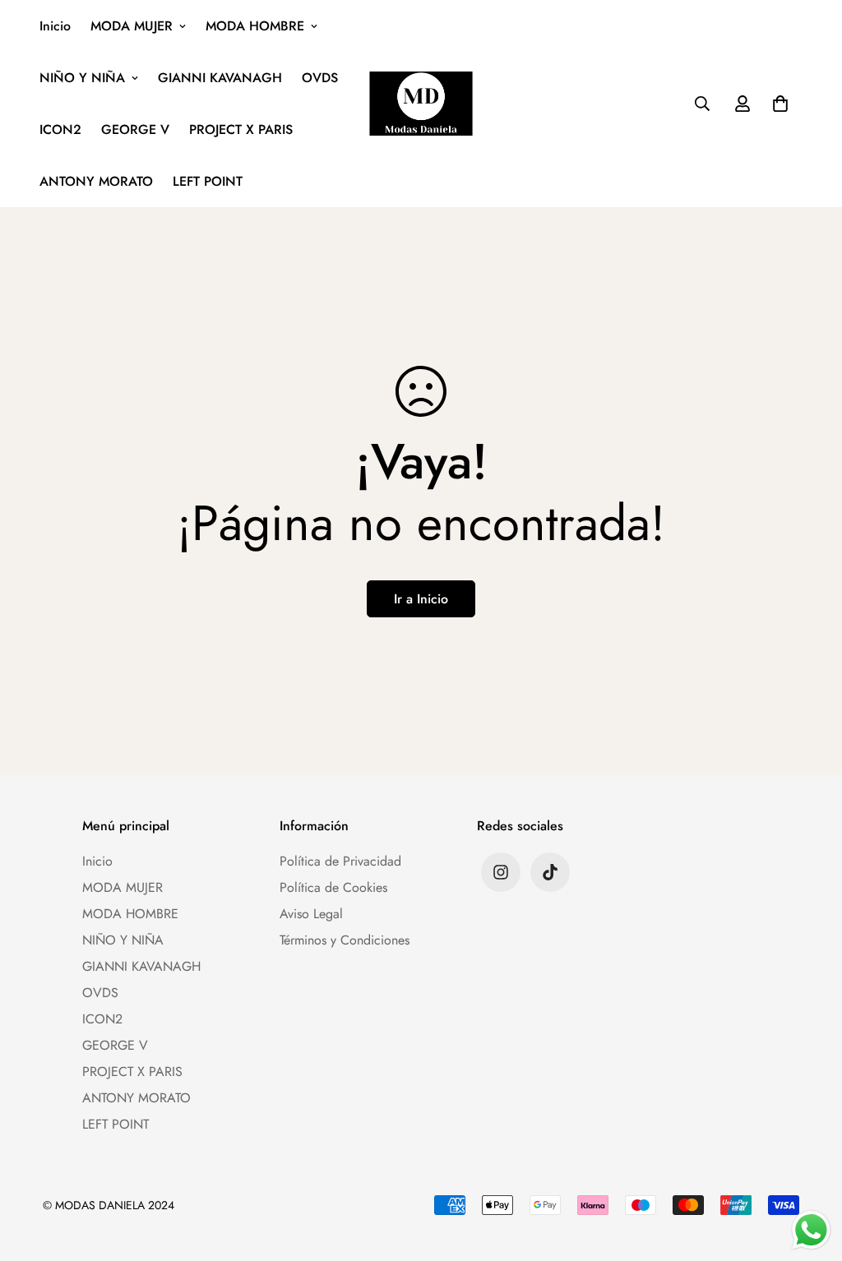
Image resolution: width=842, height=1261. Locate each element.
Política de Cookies (333, 887)
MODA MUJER (131, 25)
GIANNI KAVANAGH (220, 77)
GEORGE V (135, 129)
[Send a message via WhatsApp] (811, 1230)
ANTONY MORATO (96, 181)
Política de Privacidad (340, 861)
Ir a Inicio (421, 598)
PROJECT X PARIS (241, 129)
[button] (777, 103)
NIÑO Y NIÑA (82, 77)
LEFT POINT (208, 181)
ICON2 (60, 129)
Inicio (55, 25)
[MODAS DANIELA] (421, 103)
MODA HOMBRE (255, 25)
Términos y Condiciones (344, 940)
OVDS (320, 77)
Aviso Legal (311, 913)
